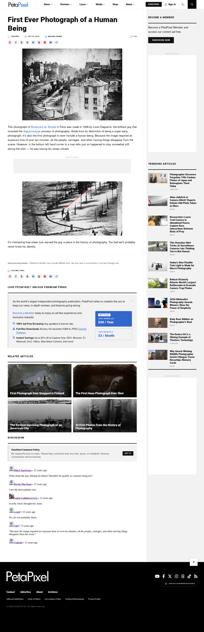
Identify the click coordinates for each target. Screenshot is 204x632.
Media (99, 4)
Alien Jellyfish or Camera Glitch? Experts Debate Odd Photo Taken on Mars (183, 201)
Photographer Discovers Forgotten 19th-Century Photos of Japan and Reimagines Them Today (183, 180)
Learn (83, 4)
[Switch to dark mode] (183, 4)
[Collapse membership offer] (131, 300)
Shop (115, 4)
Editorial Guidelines (15, 599)
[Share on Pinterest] (45, 42)
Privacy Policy (94, 599)
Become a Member (23, 313)
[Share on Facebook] (16, 42)
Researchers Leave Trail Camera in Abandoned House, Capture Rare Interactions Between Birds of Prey (181, 224)
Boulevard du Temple (43, 127)
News (47, 4)
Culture (15, 36)
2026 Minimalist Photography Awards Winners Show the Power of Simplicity (181, 303)
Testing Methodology (74, 599)
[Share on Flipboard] (39, 42)
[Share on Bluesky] (33, 42)
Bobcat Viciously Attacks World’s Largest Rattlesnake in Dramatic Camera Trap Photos (183, 284)
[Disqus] (72, 505)
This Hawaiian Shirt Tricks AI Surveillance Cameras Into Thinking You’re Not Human (182, 247)
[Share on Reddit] (10, 42)
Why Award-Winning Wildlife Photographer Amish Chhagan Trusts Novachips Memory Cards (182, 357)
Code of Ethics (34, 599)
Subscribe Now (161, 40)
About (129, 4)
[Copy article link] (56, 42)
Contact (10, 592)
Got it (128, 453)
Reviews (65, 4)
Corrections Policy (53, 599)
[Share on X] (21, 42)
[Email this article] (50, 42)
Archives (53, 592)
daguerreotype (31, 131)
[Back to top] (194, 562)
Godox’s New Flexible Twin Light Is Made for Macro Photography (182, 265)
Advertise (25, 592)
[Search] (192, 4)
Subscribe (153, 4)
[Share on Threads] (27, 42)
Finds (22, 270)
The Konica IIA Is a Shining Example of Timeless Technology (181, 337)
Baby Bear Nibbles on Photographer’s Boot (181, 320)
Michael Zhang (55, 36)
